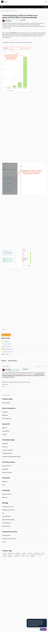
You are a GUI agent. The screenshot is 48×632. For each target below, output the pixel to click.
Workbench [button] (32, 556)
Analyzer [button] (24, 554)
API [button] (28, 554)
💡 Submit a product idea (7, 351)
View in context (5, 384)
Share (3, 329)
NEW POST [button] (7, 334)
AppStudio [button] (10, 556)
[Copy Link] (11, 21)
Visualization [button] (33, 554)
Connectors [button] (30, 553)
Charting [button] (5, 554)
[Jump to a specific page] (45, 366)
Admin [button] (10, 554)
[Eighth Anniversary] (21, 20)
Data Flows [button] (40, 554)
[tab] (3, 361)
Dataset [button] (24, 553)
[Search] (44, 7)
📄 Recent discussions (6, 343)
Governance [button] (16, 556)
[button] (3, 21)
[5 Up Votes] (25, 20)
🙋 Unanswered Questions (24, 349)
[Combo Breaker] (19, 20)
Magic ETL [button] (17, 553)
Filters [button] (43, 553)
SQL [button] (26, 556)
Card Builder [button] (17, 554)
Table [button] (22, 556)
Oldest (7, 366)
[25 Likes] (23, 20)
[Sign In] (46, 7)
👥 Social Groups (5, 354)
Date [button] (4, 556)
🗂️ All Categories (5, 341)
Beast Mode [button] (11, 553)
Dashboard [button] (37, 553)
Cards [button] (4, 553)
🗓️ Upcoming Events (6, 346)
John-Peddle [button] (8, 20)
